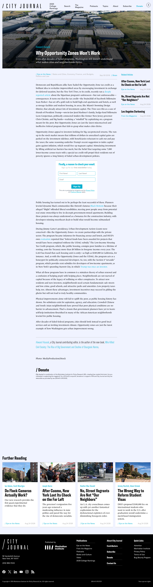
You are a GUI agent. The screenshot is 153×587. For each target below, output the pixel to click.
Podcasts (94, 6)
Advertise (138, 545)
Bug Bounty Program (142, 557)
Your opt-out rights (145, 581)
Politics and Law (42, 76)
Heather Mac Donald (87, 485)
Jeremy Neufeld (123, 485)
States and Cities (59, 74)
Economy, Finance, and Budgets (80, 74)
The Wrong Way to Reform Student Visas (131, 494)
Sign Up (76, 186)
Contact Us (111, 563)
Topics (105, 6)
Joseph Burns (47, 485)
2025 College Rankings (54, 6)
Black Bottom (97, 205)
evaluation (46, 238)
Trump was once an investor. (94, 266)
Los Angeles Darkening (133, 111)
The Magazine (79, 6)
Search (67, 6)
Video (78, 557)
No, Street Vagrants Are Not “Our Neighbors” (135, 98)
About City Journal (114, 540)
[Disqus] (76, 416)
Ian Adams (8, 485)
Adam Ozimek (135, 485)
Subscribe (127, 6)
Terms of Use (139, 554)
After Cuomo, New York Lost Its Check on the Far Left (135, 83)
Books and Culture (84, 554)
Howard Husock (43, 47)
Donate (139, 6)
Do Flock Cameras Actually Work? (18, 492)
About (115, 6)
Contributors (112, 545)
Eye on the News (13, 523)
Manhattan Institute (142, 548)
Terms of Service (76, 192)
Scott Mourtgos (19, 485)
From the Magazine (84, 548)
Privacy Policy (90, 190)
